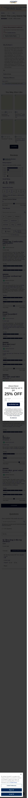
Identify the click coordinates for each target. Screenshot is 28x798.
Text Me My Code (13, 404)
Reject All (11, 789)
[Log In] (21, 2)
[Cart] (24, 2)
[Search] (6, 2)
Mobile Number (8, 398)
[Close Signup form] (22, 383)
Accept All (11, 794)
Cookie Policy (13, 782)
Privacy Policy (16, 415)
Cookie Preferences (11, 785)
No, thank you (13, 417)
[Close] (21, 774)
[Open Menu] (2, 2)
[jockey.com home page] (13, 2)
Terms (10, 415)
